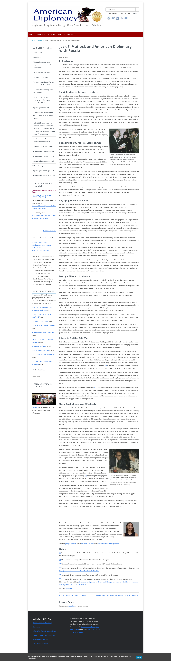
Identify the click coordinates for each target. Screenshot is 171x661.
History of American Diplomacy (44, 635)
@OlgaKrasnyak (70, 544)
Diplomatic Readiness (39, 346)
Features (40, 34)
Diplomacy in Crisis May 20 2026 (44, 176)
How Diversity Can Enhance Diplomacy (73, 595)
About (31, 34)
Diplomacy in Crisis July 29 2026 (43, 151)
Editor (135, 13)
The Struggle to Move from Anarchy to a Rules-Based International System (42, 100)
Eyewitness (40, 40)
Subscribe (51, 34)
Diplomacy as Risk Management (43, 332)
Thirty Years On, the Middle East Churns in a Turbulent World (43, 83)
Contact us (71, 34)
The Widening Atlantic (40, 77)
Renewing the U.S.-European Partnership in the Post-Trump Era (116, 595)
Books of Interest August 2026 (43, 146)
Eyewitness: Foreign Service (41, 245)
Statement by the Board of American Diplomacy (41, 196)
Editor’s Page (37, 57)
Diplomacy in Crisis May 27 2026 (44, 171)
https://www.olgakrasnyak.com (108, 544)
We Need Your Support (40, 643)
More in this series (49, 231)
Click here (35, 407)
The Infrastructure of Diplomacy (43, 354)
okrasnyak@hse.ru (87, 544)
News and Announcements (41, 250)
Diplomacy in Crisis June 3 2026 (43, 161)
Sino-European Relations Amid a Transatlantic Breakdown (44, 140)
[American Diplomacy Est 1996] (67, 14)
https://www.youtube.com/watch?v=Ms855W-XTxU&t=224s (79, 571)
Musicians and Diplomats (40, 350)
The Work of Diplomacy (40, 321)
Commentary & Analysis (40, 242)
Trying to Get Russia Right (42, 72)
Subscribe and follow (40, 639)
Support (61, 34)
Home (34, 40)
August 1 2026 (37, 52)
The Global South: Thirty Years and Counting (43, 91)
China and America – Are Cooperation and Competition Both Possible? (43, 65)
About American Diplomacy (42, 623)
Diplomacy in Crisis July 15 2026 (43, 156)
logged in (71, 606)
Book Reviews (36, 248)
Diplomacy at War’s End (41, 108)
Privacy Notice (32, 658)
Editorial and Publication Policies (44, 631)
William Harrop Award (40, 166)
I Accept (139, 657)
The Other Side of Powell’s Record (43, 325)
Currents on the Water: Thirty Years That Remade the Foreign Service (43, 115)
